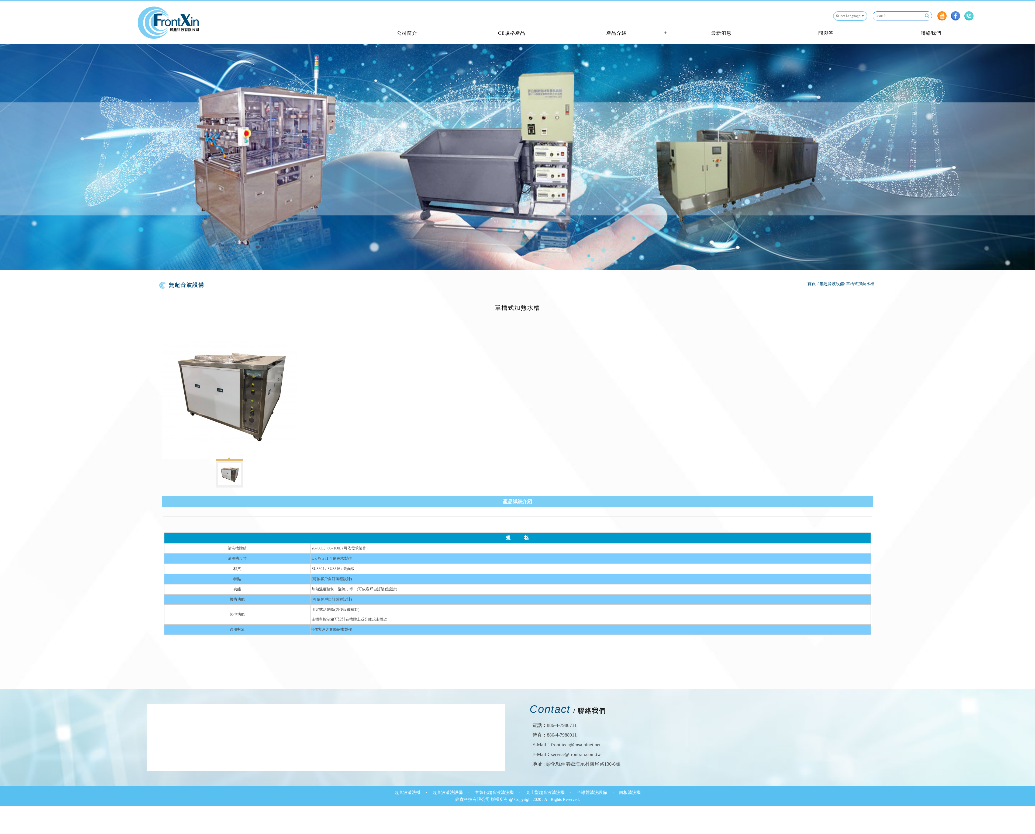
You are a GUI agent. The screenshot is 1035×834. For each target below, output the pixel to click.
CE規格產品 (511, 33)
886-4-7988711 (562, 725)
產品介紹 (616, 33)
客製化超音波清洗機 (495, 792)
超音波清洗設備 (448, 792)
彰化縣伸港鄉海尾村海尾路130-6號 (583, 764)
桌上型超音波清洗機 (546, 792)
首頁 (812, 284)
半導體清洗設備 (592, 792)
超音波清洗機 (408, 792)
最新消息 (721, 33)
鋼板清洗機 (630, 792)
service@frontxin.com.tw (576, 754)
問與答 (826, 33)
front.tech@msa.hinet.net (576, 744)
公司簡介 (407, 33)
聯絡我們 (931, 33)
